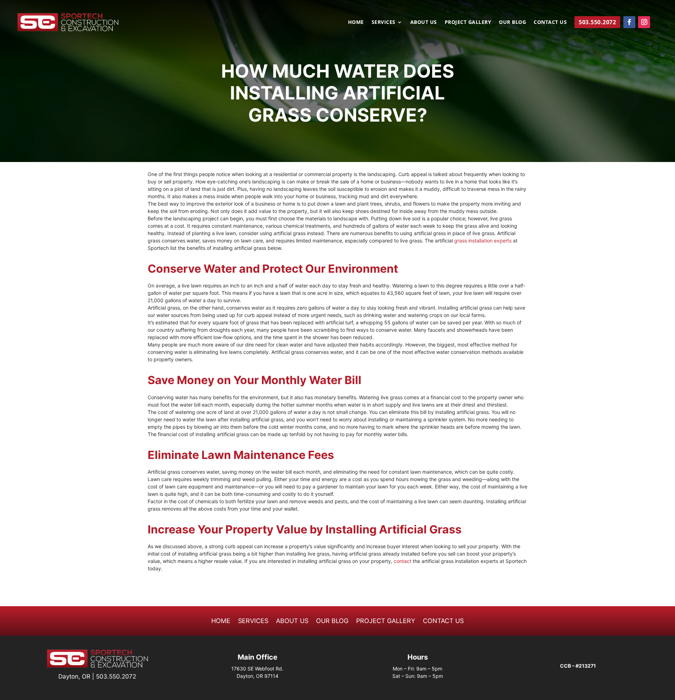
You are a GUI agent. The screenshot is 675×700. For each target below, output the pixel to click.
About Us (423, 22)
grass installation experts (483, 241)
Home (356, 22)
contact (402, 561)
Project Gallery (468, 22)
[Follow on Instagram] (644, 22)
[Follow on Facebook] (629, 22)
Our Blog (512, 22)
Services (384, 22)
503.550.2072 (116, 676)
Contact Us (550, 22)
